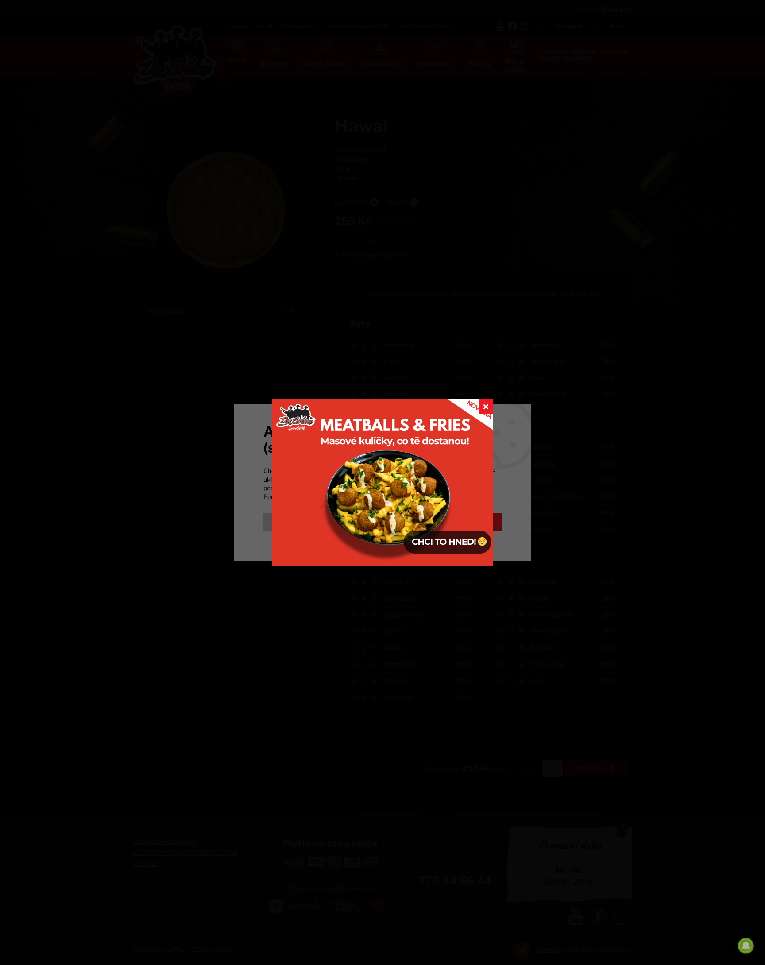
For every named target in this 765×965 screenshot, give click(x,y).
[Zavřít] (486, 406)
